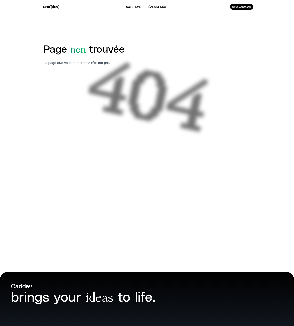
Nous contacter (241, 6)
